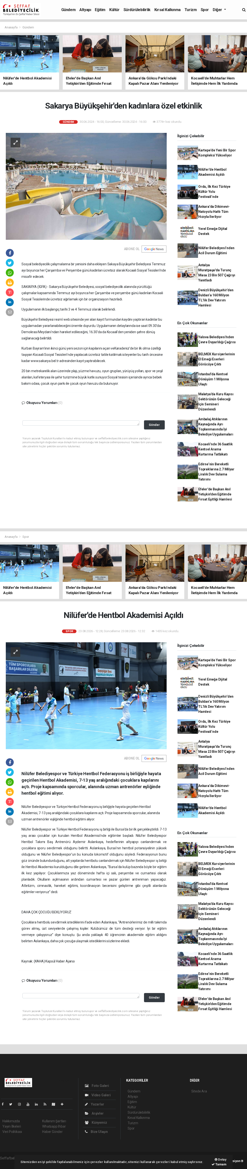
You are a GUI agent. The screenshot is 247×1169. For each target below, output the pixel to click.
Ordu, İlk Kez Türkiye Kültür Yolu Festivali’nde (214, 192)
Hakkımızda (11, 1121)
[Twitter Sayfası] (12, 1104)
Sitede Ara (199, 1091)
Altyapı (85, 9)
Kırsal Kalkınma (167, 9)
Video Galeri (100, 1095)
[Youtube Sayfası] (30, 1104)
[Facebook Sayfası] (4, 1104)
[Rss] (47, 1104)
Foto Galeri (100, 1086)
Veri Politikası (12, 1132)
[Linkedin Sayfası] (38, 1104)
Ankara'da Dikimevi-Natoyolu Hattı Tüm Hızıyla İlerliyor (214, 212)
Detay (221, 1159)
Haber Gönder (52, 1132)
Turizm (191, 9)
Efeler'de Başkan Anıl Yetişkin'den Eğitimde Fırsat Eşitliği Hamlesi (215, 494)
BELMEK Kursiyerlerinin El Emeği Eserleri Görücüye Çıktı (216, 359)
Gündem (68, 9)
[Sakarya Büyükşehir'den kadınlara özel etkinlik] (86, 186)
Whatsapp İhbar (54, 1126)
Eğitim (100, 9)
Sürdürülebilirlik (137, 9)
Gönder (154, 425)
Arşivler (97, 1113)
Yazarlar (97, 1104)
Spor (205, 9)
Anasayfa (11, 27)
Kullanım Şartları (54, 1121)
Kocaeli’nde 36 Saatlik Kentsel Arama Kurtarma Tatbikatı (215, 449)
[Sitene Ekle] (64, 1104)
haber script (9, 1163)
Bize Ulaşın (99, 1132)
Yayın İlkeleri (11, 1126)
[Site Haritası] (55, 1104)
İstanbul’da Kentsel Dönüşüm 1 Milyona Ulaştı (213, 379)
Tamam (220, 1164)
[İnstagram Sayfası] (21, 1104)
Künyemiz (99, 1122)
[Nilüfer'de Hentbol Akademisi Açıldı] (86, 695)
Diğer (218, 9)
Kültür (114, 9)
